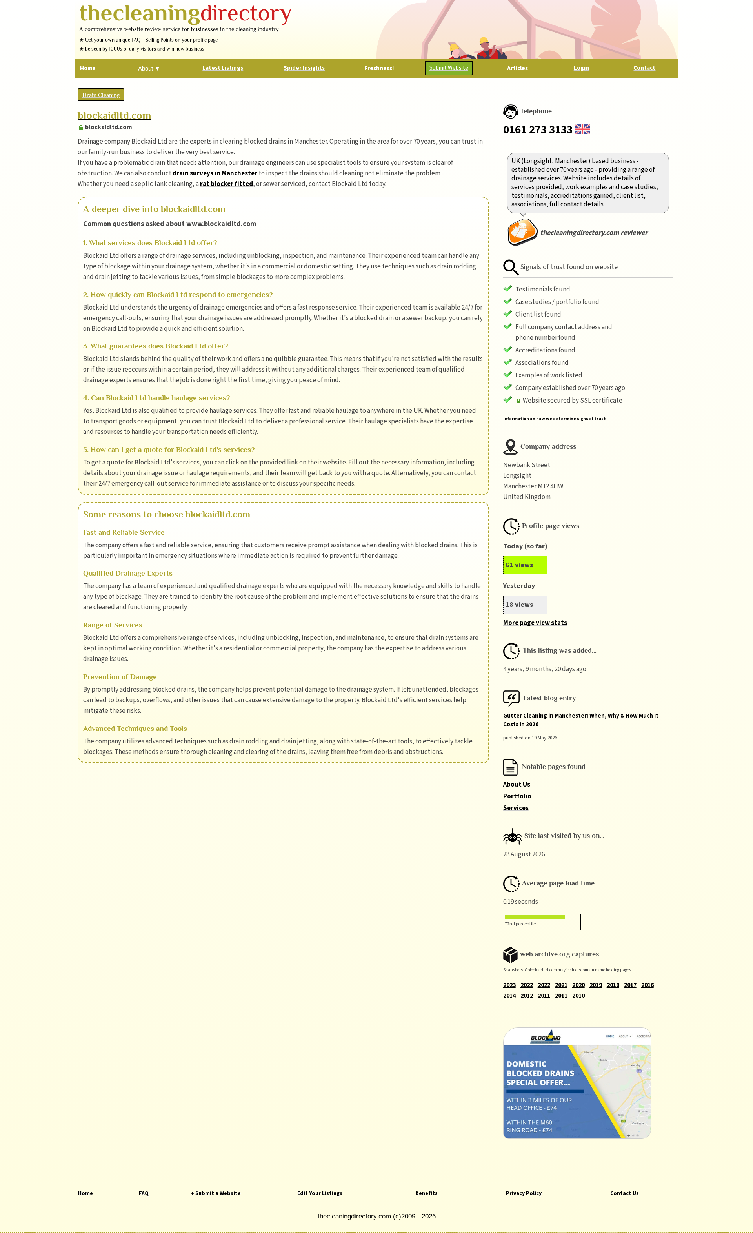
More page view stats (535, 623)
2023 (509, 985)
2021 (561, 985)
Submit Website (448, 68)
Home (85, 1193)
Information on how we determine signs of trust (554, 419)
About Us (516, 784)
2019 (595, 985)
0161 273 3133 (538, 130)
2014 (509, 995)
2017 (630, 985)
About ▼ (149, 68)
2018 (613, 985)
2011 (544, 995)
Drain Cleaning (101, 94)
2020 (578, 985)
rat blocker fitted (226, 184)
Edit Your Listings (319, 1193)
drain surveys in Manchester (215, 173)
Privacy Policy (524, 1193)
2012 (526, 995)
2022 (526, 985)
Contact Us (624, 1193)
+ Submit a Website (216, 1193)
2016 (647, 985)
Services (516, 808)
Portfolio (517, 796)
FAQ (144, 1193)
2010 (578, 995)
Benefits (426, 1193)
